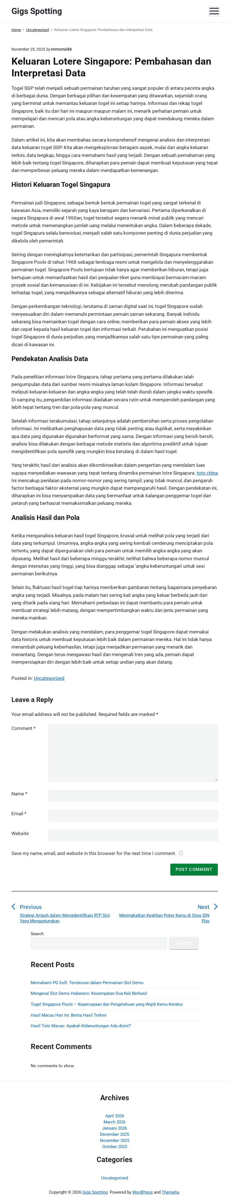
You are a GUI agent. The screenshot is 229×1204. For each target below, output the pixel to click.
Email (18, 813)
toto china (207, 473)
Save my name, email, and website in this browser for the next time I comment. (93, 853)
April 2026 (114, 1115)
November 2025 (114, 1140)
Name (19, 794)
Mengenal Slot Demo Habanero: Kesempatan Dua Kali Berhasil (89, 993)
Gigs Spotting (95, 1192)
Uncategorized (49, 678)
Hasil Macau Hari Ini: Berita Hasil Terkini (68, 1015)
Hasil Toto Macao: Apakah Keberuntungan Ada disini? (81, 1025)
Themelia (170, 1192)
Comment (23, 728)
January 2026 (114, 1128)
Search (37, 933)
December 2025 (114, 1134)
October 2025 (114, 1146)
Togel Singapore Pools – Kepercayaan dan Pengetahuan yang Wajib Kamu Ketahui (107, 1004)
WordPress (142, 1192)
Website (20, 833)
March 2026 (114, 1122)
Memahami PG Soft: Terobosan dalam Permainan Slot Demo (87, 982)
